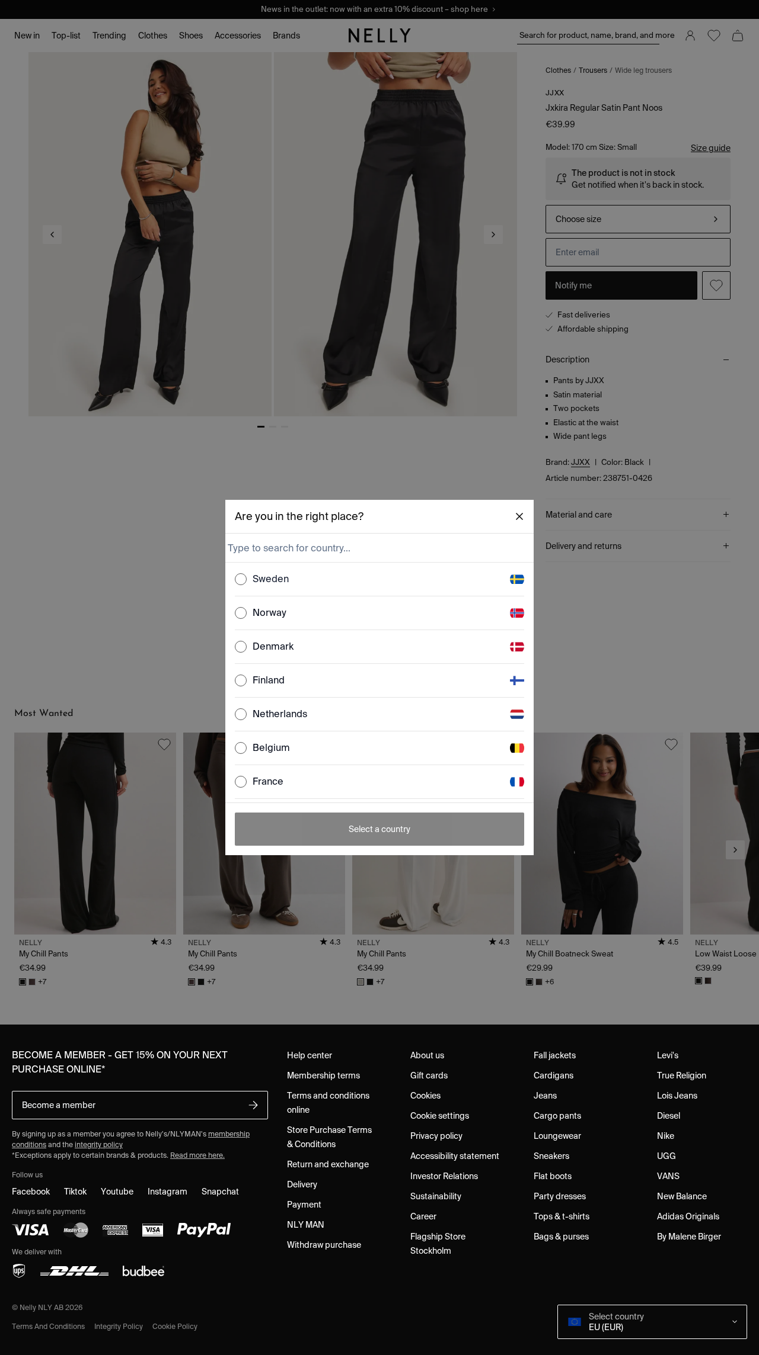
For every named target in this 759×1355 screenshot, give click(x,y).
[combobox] (378, 548)
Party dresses (560, 1196)
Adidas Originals (688, 1216)
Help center (309, 1055)
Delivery (302, 1184)
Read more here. (197, 1155)
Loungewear (557, 1136)
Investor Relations (444, 1176)
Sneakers (551, 1156)
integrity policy (99, 1144)
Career (423, 1216)
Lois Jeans (677, 1095)
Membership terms (323, 1075)
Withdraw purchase (324, 1245)
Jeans (545, 1095)
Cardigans (553, 1075)
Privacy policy (436, 1136)
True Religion (681, 1075)
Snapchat (220, 1191)
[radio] (241, 579)
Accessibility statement (454, 1156)
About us (427, 1055)
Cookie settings (439, 1115)
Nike (665, 1136)
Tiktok (75, 1191)
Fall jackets (555, 1055)
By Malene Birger (689, 1236)
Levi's (667, 1055)
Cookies (425, 1095)
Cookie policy (174, 1326)
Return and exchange (328, 1164)
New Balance (682, 1196)
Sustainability (435, 1196)
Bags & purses (561, 1236)
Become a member (58, 1105)
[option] (379, 579)
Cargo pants (557, 1115)
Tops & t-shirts (561, 1216)
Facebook (31, 1191)
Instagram (167, 1191)
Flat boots (553, 1176)
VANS (668, 1176)
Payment (304, 1204)
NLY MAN (305, 1224)
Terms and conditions (48, 1326)
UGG (666, 1156)
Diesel (668, 1115)
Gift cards (429, 1075)
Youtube (117, 1191)
